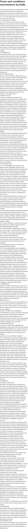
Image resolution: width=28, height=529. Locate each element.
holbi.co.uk (19, 22)
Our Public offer (6, 460)
